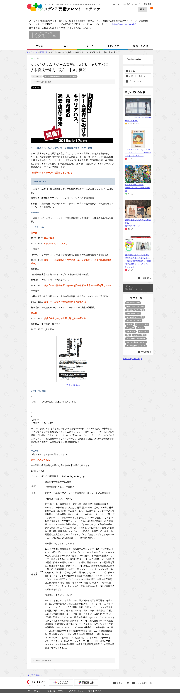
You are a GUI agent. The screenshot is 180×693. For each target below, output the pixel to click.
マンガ (130, 159)
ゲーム (36, 58)
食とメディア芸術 (139, 335)
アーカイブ (130, 328)
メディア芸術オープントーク (136, 345)
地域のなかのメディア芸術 (135, 310)
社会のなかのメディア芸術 (135, 306)
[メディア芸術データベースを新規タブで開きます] (61, 683)
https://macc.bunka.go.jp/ (123, 24)
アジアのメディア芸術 (134, 320)
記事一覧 (43, 52)
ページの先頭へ (34, 675)
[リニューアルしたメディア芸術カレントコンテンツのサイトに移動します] (44, 35)
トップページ (32, 52)
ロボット (140, 328)
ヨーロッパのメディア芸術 (135, 317)
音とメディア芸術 (142, 324)
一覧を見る (146, 278)
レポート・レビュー (137, 76)
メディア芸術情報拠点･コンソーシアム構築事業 (60, 76)
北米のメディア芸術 (133, 313)
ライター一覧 (122, 683)
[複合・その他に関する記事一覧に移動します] (140, 46)
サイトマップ (94, 691)
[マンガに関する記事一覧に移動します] (39, 46)
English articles (134, 59)
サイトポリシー (35, 691)
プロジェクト (36, 76)
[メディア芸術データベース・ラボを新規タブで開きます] (86, 683)
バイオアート (143, 331)
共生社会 (129, 324)
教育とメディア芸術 (133, 302)
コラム (131, 71)
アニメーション (134, 124)
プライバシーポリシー (55, 691)
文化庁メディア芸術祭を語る (136, 338)
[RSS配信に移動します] (151, 8)
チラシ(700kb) (73, 385)
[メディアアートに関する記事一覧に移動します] (115, 46)
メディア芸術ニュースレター (136, 342)
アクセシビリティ (77, 691)
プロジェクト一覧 (143, 683)
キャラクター (131, 331)
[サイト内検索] (124, 9)
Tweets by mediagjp (132, 358)
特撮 (128, 335)
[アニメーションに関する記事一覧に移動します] (64, 46)
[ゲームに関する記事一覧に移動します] (90, 46)
